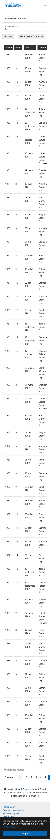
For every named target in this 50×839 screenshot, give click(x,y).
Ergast (26, 789)
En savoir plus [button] (10, 827)
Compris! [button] (25, 833)
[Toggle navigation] (45, 4)
